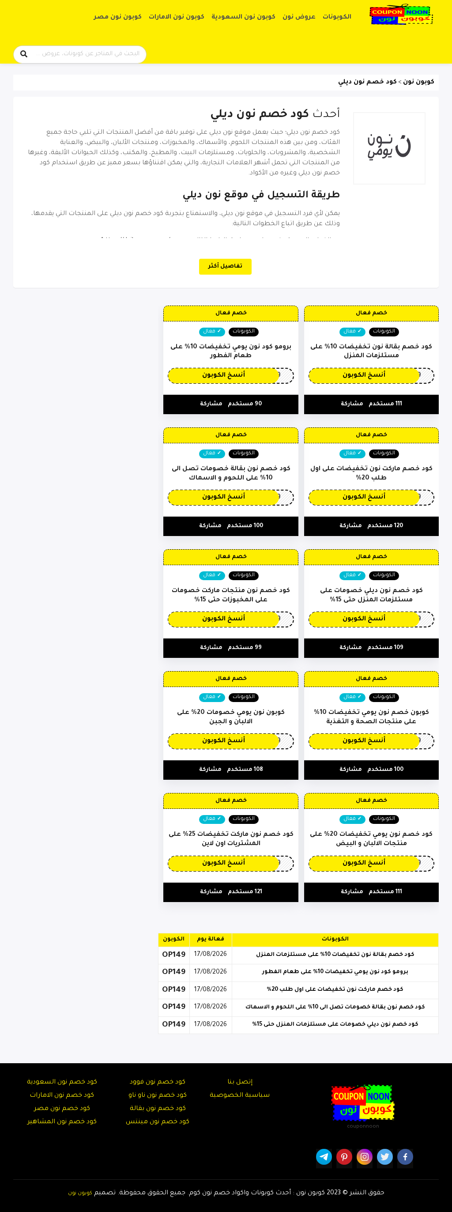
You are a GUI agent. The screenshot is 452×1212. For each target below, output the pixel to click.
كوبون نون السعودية (243, 17)
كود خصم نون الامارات (62, 1095)
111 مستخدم (385, 404)
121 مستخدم (245, 892)
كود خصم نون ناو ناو (157, 1095)
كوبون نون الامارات (176, 17)
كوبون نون (80, 1193)
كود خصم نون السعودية (62, 1082)
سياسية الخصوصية (240, 1095)
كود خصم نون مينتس (157, 1122)
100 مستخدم (245, 526)
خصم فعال (371, 313)
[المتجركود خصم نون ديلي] (389, 148)
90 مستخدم (245, 404)
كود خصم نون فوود (157, 1082)
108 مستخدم (245, 770)
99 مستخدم (245, 648)
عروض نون (299, 17)
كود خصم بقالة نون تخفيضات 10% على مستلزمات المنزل (335, 955)
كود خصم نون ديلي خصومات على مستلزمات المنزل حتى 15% (335, 1025)
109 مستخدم (385, 648)
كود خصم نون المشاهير (62, 1122)
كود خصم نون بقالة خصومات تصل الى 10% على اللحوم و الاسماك (335, 1007)
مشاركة (352, 404)
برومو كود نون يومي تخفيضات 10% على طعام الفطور (335, 972)
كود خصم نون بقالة (158, 1109)
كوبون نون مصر (118, 17)
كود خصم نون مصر (62, 1109)
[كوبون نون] (401, 14)
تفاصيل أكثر (225, 267)
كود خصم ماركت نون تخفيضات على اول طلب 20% (335, 990)
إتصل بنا (239, 1082)
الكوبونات (337, 17)
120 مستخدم (385, 526)
